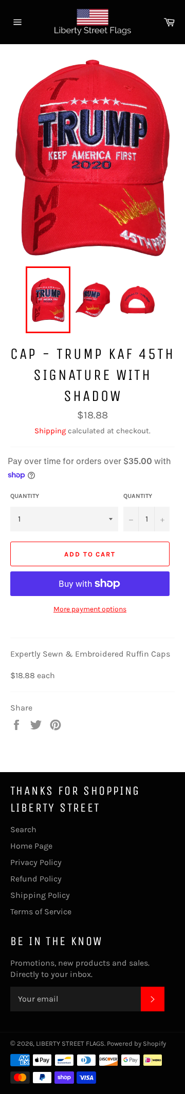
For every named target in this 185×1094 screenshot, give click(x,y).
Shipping (50, 430)
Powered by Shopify (136, 1043)
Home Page (31, 846)
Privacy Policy (36, 862)
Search (23, 829)
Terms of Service (40, 911)
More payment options (89, 609)
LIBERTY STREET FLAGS (70, 1043)
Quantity (24, 496)
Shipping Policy (40, 895)
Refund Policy (36, 879)
